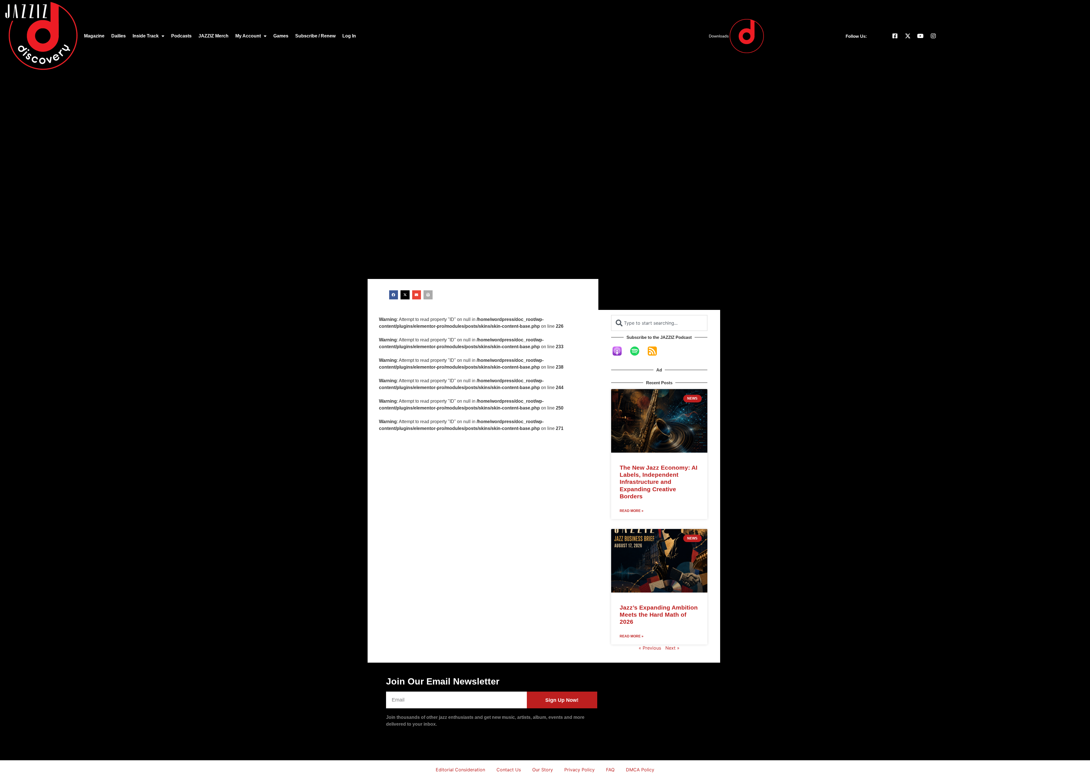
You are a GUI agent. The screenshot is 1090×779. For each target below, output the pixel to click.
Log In (349, 35)
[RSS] (655, 351)
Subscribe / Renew (315, 35)
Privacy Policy (579, 769)
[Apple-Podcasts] (620, 351)
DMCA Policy (640, 769)
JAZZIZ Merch (213, 35)
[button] (393, 294)
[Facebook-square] (895, 36)
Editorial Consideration (460, 769)
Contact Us (508, 769)
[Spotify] (637, 351)
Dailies (118, 35)
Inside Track (146, 35)
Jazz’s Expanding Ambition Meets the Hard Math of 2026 (659, 614)
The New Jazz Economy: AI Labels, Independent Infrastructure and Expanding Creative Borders (658, 481)
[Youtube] (920, 36)
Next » (672, 648)
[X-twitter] (907, 36)
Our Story (542, 769)
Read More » (631, 511)
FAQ (610, 769)
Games (280, 35)
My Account (248, 35)
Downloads (719, 36)
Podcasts (181, 35)
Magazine (94, 35)
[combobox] (659, 323)
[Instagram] (933, 36)
